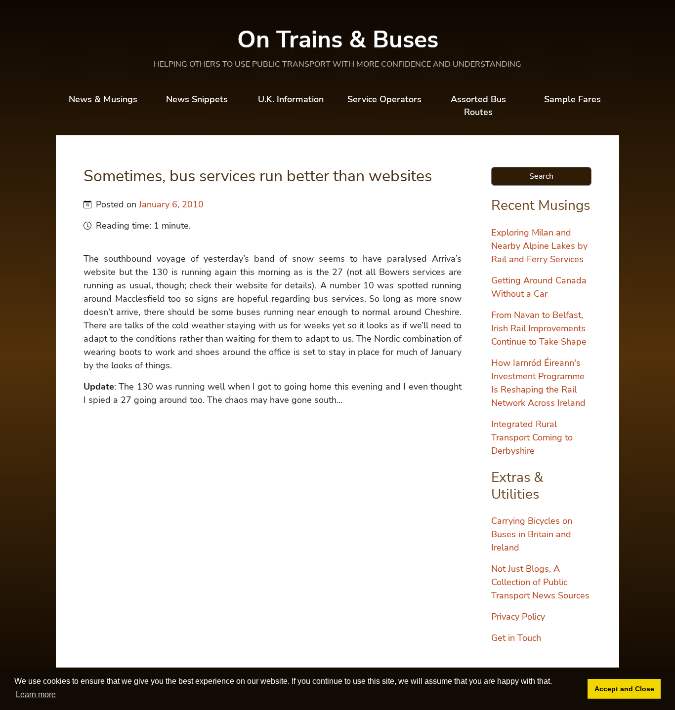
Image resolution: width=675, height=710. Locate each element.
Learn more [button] (36, 694)
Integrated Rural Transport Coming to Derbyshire (532, 437)
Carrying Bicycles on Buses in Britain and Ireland (531, 534)
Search (541, 176)
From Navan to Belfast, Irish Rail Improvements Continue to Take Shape (539, 328)
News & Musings (103, 99)
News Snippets (197, 99)
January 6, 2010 (171, 204)
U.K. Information (291, 99)
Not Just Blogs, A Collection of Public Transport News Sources (540, 582)
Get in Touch (516, 638)
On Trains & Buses (337, 39)
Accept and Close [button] (624, 689)
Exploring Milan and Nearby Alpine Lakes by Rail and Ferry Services (539, 246)
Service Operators (384, 99)
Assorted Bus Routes (478, 105)
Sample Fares (572, 99)
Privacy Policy (518, 617)
